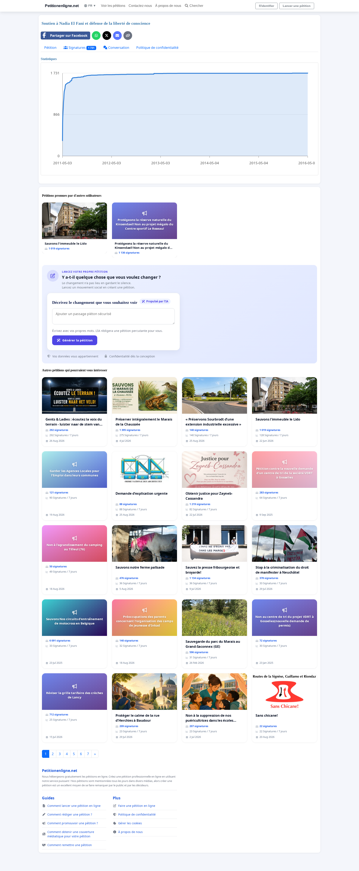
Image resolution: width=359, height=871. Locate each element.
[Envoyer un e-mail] (117, 35)
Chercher (196, 5)
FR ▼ (92, 5)
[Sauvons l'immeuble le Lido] (74, 227)
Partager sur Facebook (68, 35)
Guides (48, 797)
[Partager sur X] (106, 35)
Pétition (50, 47)
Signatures (81, 47)
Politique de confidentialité (157, 47)
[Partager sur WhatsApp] (96, 35)
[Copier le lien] (127, 35)
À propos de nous (168, 5)
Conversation (118, 47)
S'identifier (266, 5)
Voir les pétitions (113, 5)
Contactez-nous (140, 5)
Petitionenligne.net (62, 6)
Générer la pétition (77, 340)
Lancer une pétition (297, 5)
